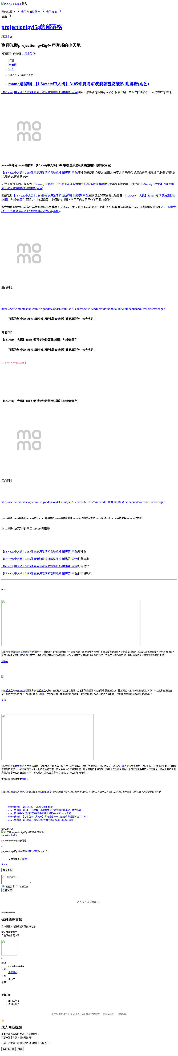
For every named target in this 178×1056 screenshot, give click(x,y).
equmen (21, 690)
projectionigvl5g (9, 835)
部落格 (12, 64)
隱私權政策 (108, 1014)
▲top (4, 864)
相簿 (11, 60)
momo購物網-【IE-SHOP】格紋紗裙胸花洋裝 (30, 806)
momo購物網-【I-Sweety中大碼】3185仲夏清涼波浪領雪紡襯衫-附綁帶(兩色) (78, 84)
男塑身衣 (41, 690)
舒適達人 (21, 791)
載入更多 (7, 870)
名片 (11, 69)
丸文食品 (29, 766)
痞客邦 (28, 851)
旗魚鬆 (125, 766)
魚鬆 (3, 700)
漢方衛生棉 (43, 791)
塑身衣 (4, 661)
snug (3, 589)
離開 (20, 1049)
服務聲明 (122, 1014)
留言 (35, 851)
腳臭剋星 (26, 651)
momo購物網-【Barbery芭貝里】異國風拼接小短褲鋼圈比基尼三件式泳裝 (44, 810)
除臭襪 (9, 651)
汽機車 (23, 859)
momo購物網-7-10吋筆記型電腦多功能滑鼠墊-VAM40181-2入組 (39, 813)
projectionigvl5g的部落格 (31, 27)
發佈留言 (7, 890)
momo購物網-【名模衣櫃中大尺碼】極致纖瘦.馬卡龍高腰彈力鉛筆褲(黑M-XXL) (47, 816)
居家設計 (29, 53)
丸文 (17, 766)
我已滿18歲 (8, 1049)
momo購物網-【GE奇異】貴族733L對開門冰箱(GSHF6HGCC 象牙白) (42, 820)
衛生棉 (9, 791)
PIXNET (63, 1014)
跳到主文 (7, 36)
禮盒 (24, 779)
